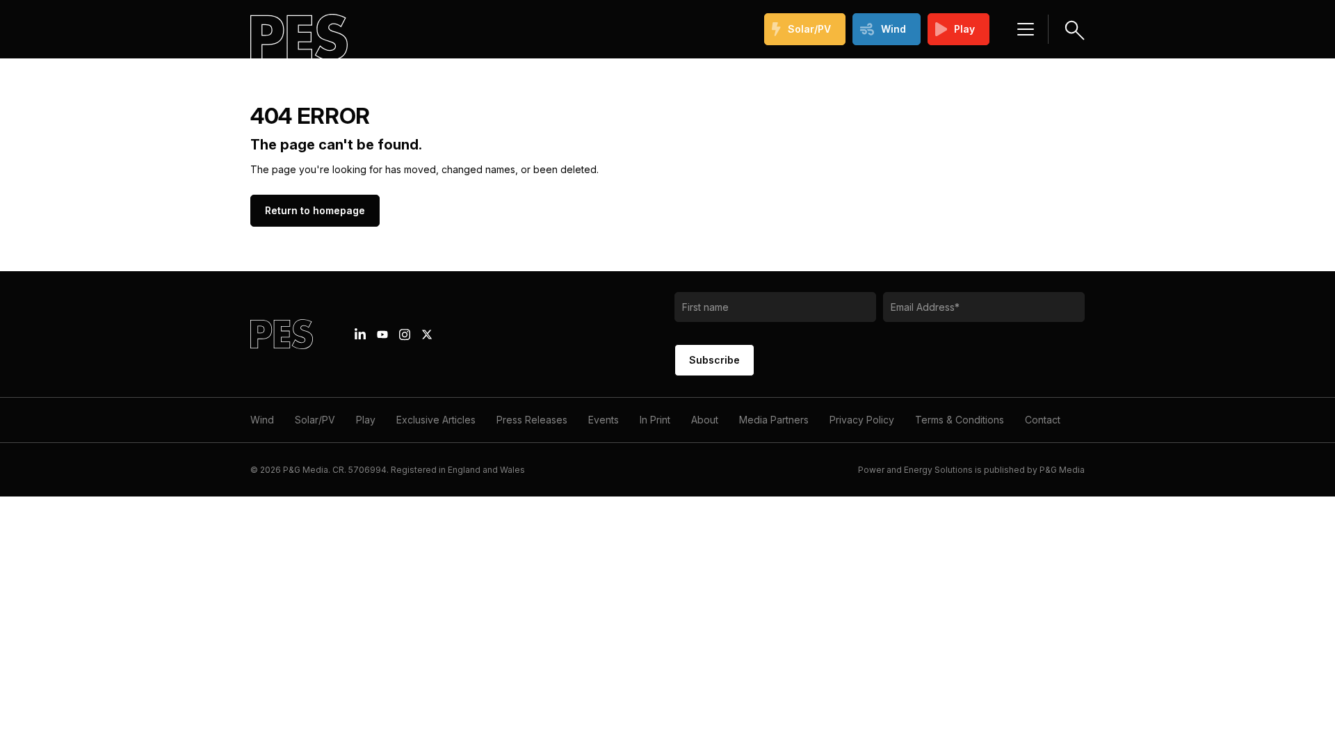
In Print (655, 420)
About (704, 420)
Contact (1042, 420)
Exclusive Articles (436, 420)
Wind (893, 29)
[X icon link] (426, 334)
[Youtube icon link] (382, 334)
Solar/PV (809, 29)
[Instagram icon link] (404, 334)
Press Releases (531, 420)
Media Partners (774, 420)
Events (603, 420)
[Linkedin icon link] (360, 334)
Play (964, 29)
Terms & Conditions (959, 420)
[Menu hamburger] (1025, 29)
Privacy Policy (862, 420)
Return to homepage (315, 210)
